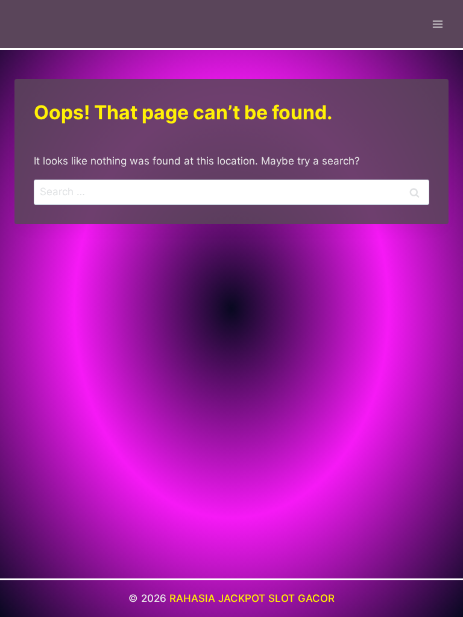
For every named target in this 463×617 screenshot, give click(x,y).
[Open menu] (437, 23)
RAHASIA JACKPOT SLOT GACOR (252, 598)
